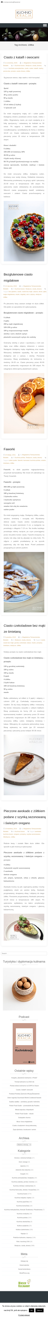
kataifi (36, 68)
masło (18, 294)
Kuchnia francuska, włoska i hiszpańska (23, 1190)
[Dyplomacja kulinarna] (24, 989)
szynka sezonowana (33, 834)
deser (40, 292)
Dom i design (23, 1162)
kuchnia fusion (8, 834)
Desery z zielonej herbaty (22, 1158)
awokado (38, 831)
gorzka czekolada (20, 643)
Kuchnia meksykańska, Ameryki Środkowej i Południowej (23, 1210)
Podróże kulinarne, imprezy (22, 1237)
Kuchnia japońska (23, 1202)
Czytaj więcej (24, 1315)
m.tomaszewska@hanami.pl (11, 2)
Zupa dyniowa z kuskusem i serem (24, 1129)
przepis (13, 71)
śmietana (6, 463)
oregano (16, 834)
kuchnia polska (35, 460)
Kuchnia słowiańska (23, 1222)
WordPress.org (24, 1273)
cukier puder (13, 460)
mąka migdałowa (9, 294)
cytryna (35, 292)
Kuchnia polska (20, 458)
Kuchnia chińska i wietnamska (23, 1186)
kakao (29, 643)
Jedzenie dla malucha (23, 1170)
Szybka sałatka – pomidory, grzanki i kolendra (24, 1102)
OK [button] (31, 1310)
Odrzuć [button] (39, 1310)
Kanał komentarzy (24, 1269)
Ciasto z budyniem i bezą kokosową (24, 1125)
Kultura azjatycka (23, 1226)
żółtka (28, 71)
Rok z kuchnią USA (22, 1241)
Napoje (23, 1233)
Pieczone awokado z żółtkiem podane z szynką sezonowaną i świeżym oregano (25, 817)
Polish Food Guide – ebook (24, 1114)
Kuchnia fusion (20, 66)
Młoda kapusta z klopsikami (24, 1110)
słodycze (38, 294)
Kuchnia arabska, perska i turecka (23, 1182)
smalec (43, 460)
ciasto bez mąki (27, 292)
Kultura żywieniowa (22, 1229)
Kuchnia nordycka (23, 1214)
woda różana (21, 71)
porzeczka (6, 71)
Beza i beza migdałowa (24, 1122)
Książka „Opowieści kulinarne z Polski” (24, 1078)
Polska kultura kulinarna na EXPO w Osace (24, 1086)
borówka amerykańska (16, 68)
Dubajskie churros (24, 1117)
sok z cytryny (30, 294)
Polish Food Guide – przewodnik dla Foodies (24, 1106)
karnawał (26, 460)
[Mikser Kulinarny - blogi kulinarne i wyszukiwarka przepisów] (24, 1282)
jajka (44, 292)
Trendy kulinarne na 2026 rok (24, 1082)
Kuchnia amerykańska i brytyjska (23, 1178)
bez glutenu (13, 292)
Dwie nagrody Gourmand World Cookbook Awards (24, 1098)
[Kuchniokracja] (24, 14)
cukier (31, 68)
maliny (41, 68)
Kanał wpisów (24, 1265)
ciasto (27, 68)
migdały (23, 294)
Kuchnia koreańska (22, 1206)
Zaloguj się (24, 1261)
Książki (22, 1174)
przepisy (39, 643)
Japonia (23, 1166)
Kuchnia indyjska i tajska (23, 1198)
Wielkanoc (6, 837)
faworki (20, 460)
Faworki (9, 449)
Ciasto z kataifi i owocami (21, 57)
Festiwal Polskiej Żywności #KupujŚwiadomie (24, 1094)
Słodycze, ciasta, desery (33, 66)
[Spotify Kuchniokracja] (24, 1043)
